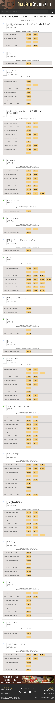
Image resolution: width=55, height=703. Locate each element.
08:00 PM (29, 250)
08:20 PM (35, 494)
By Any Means (13, 160)
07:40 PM (29, 552)
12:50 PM (35, 272)
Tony (9, 582)
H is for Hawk (13, 218)
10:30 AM (29, 232)
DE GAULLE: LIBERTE (13, 201)
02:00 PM (29, 153)
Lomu (9, 258)
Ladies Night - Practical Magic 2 (21, 240)
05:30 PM (35, 193)
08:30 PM (29, 330)
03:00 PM (29, 424)
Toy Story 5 (12, 623)
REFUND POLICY (52, 698)
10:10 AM (29, 81)
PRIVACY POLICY (47, 697)
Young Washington (16, 644)
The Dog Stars (13, 454)
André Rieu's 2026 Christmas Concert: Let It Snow (28, 24)
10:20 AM (29, 88)
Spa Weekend (12, 359)
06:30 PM (29, 63)
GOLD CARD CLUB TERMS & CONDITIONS (46, 699)
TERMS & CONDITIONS (39, 697)
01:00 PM (29, 395)
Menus (10, 11)
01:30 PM (35, 34)
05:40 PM (42, 290)
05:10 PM (35, 85)
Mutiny (10, 319)
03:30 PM (29, 512)
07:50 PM (29, 560)
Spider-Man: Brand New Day (18, 406)
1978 (9, 53)
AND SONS (11, 71)
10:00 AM (29, 34)
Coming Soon (4, 11)
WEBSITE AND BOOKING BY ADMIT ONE (8, 699)
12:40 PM (29, 268)
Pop (8, 341)
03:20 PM (29, 170)
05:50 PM (35, 268)
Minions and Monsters (17, 298)
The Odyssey (12, 542)
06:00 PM (35, 182)
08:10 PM (35, 170)
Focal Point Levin (5, 693)
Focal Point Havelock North (6, 691)
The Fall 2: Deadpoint (16, 502)
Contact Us (16, 11)
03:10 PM (42, 279)
